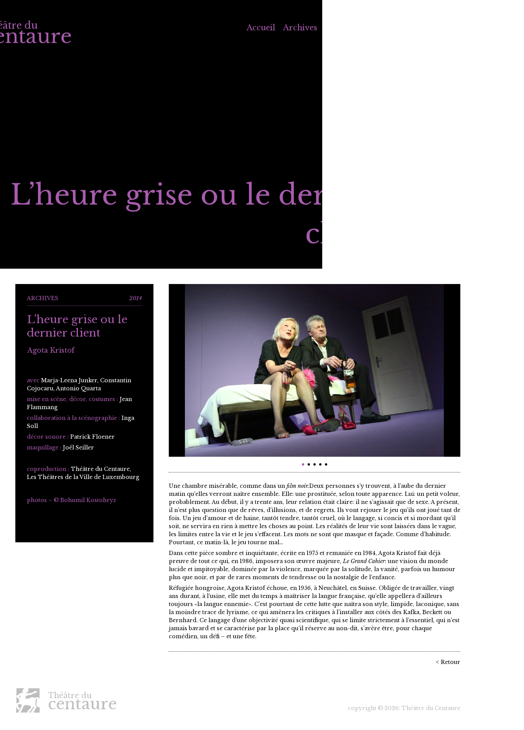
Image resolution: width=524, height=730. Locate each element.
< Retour (448, 662)
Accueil (261, 27)
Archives (300, 27)
